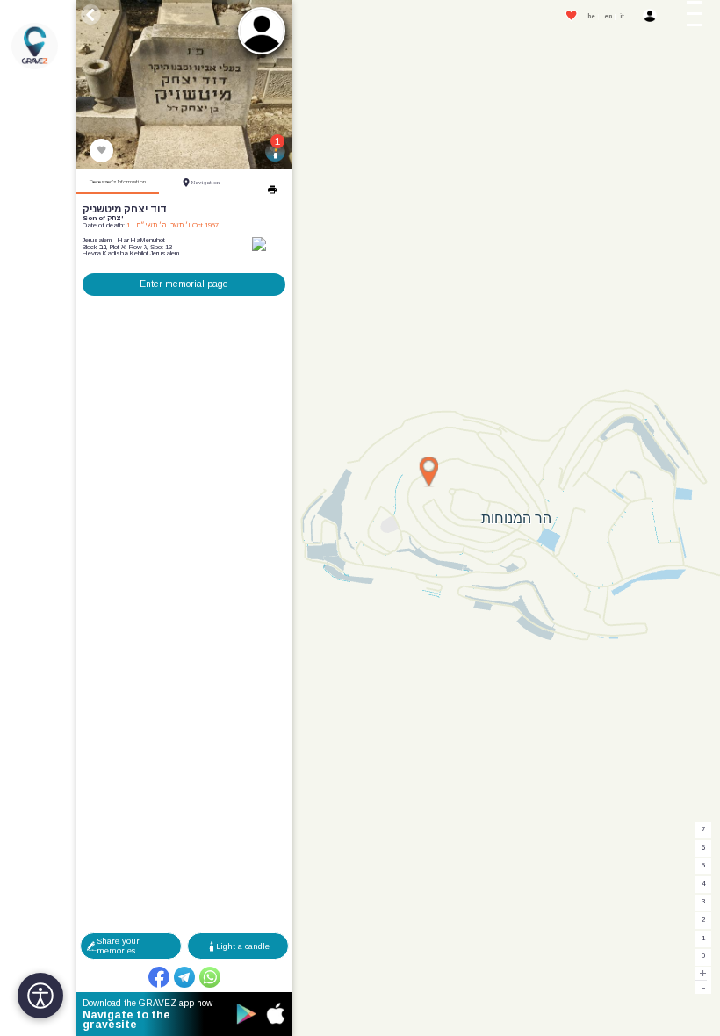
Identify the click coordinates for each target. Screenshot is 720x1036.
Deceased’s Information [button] (118, 181)
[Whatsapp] (209, 977)
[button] (700, 17)
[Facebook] (158, 977)
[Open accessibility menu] (40, 995)
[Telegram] (184, 977)
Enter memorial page (184, 284)
